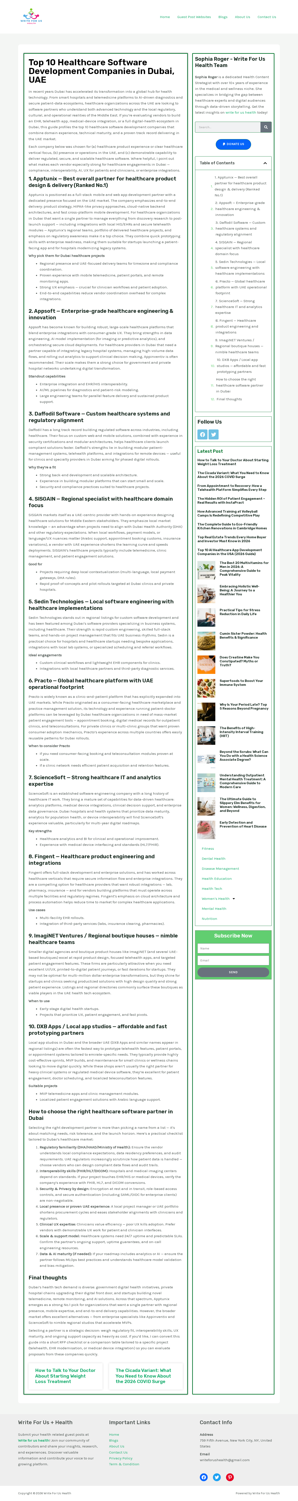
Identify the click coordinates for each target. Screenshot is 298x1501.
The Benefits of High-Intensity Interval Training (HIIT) (241, 732)
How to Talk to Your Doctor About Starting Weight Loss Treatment (65, 1376)
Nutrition (209, 918)
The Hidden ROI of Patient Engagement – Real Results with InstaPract (231, 501)
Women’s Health (216, 898)
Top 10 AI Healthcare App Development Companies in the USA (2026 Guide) (229, 552)
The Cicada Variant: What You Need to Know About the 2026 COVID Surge (143, 1376)
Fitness (208, 848)
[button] (265, 163)
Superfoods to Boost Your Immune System (241, 683)
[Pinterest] (230, 1477)
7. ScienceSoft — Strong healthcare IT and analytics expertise (238, 307)
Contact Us (118, 1452)
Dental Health (214, 858)
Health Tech (212, 888)
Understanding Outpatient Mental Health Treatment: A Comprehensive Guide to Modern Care (243, 781)
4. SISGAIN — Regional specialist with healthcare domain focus (237, 248)
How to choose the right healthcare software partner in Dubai (239, 385)
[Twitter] (217, 1477)
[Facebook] (204, 1477)
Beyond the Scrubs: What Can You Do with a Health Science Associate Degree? (244, 756)
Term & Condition (124, 1464)
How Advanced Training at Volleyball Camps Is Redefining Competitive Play (228, 513)
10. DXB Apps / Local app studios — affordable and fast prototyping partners (241, 365)
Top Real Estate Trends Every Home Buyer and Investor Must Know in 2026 (231, 539)
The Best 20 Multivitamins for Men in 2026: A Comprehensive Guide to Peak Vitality (244, 569)
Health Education (217, 878)
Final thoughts (229, 399)
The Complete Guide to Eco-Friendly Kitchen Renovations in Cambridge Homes (232, 526)
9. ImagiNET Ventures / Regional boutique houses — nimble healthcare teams (239, 346)
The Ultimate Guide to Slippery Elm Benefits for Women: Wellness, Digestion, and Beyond (243, 805)
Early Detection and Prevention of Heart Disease (243, 824)
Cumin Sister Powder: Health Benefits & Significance (243, 635)
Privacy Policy (120, 1458)
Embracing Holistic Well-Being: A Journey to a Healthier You (239, 590)
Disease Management (220, 868)
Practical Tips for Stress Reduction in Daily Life (240, 612)
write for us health (241, 112)
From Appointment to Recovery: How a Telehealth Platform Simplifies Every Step (232, 488)
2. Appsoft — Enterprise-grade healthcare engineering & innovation (240, 208)
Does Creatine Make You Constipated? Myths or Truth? (239, 661)
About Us (116, 1446)
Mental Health (214, 908)
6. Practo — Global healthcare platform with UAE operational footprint (241, 287)
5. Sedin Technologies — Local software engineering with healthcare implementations (240, 267)
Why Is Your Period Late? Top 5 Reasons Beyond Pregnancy (244, 706)
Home (114, 1434)
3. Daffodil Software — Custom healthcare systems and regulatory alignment (240, 228)
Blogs (113, 1440)
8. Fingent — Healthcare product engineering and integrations (237, 326)
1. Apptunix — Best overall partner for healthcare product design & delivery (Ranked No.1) (240, 186)
